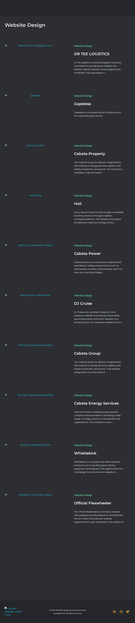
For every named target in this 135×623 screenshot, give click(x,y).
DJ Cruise (83, 303)
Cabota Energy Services (96, 403)
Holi (78, 203)
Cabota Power (87, 253)
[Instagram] (121, 611)
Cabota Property (89, 153)
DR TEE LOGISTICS (91, 54)
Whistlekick (85, 453)
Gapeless (82, 104)
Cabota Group (87, 353)
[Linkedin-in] (114, 611)
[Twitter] (127, 611)
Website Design (83, 46)
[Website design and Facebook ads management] (14, 8)
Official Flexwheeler (92, 503)
